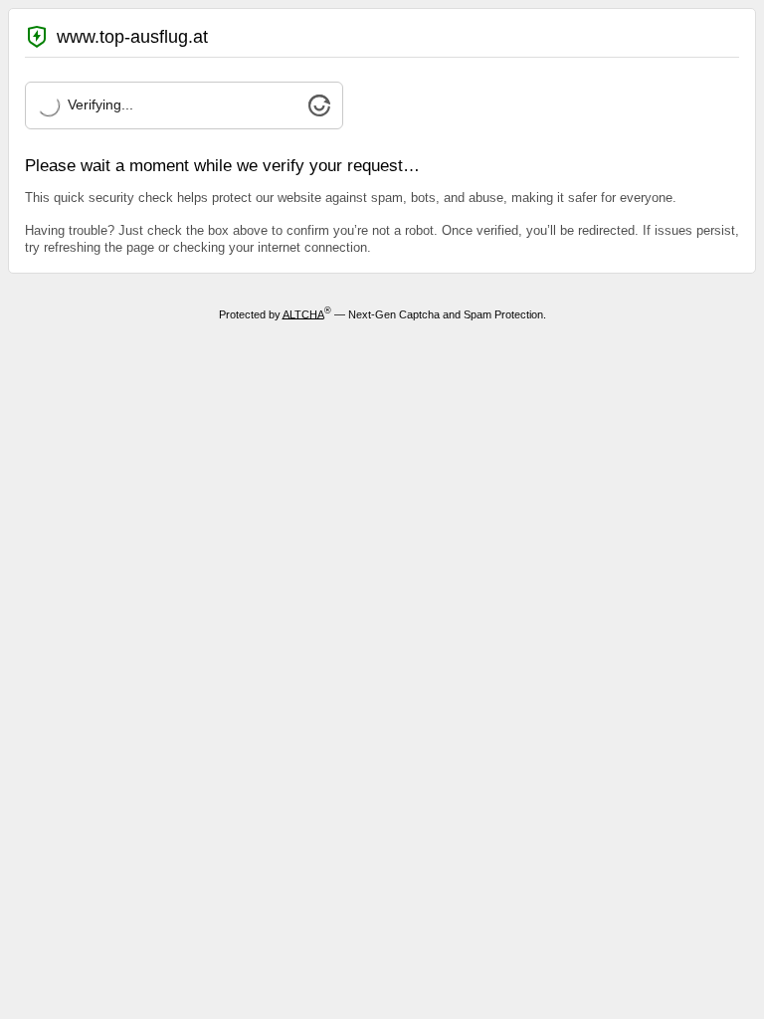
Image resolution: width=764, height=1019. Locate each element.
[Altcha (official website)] (319, 111)
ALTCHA (303, 313)
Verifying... (100, 104)
